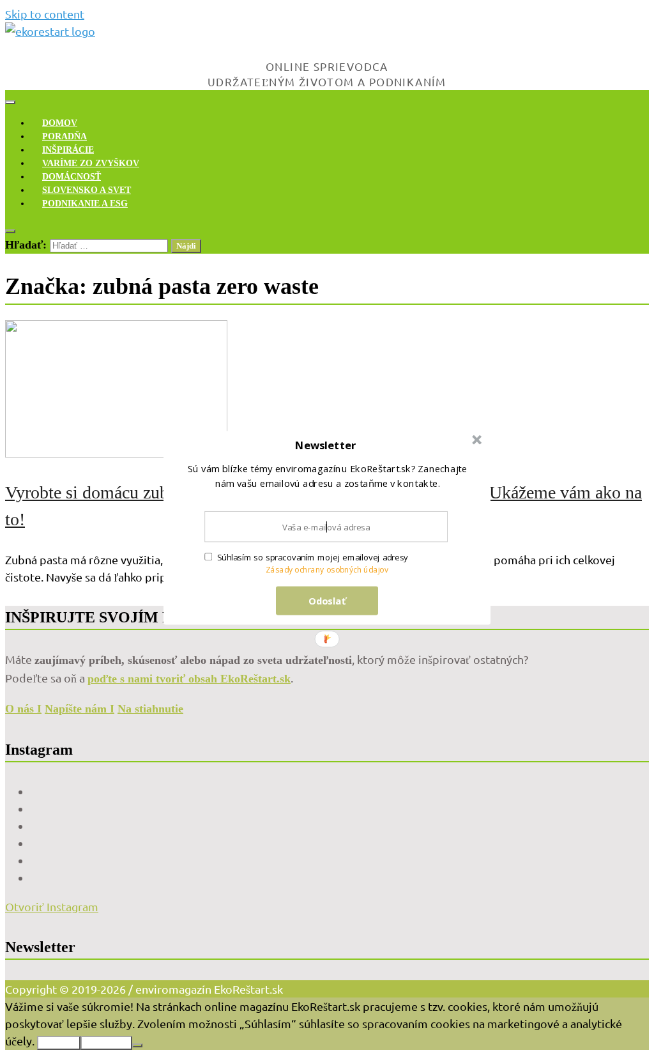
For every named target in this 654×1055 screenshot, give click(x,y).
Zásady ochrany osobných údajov (327, 569)
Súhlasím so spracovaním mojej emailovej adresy (312, 557)
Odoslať (327, 600)
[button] (325, 445)
